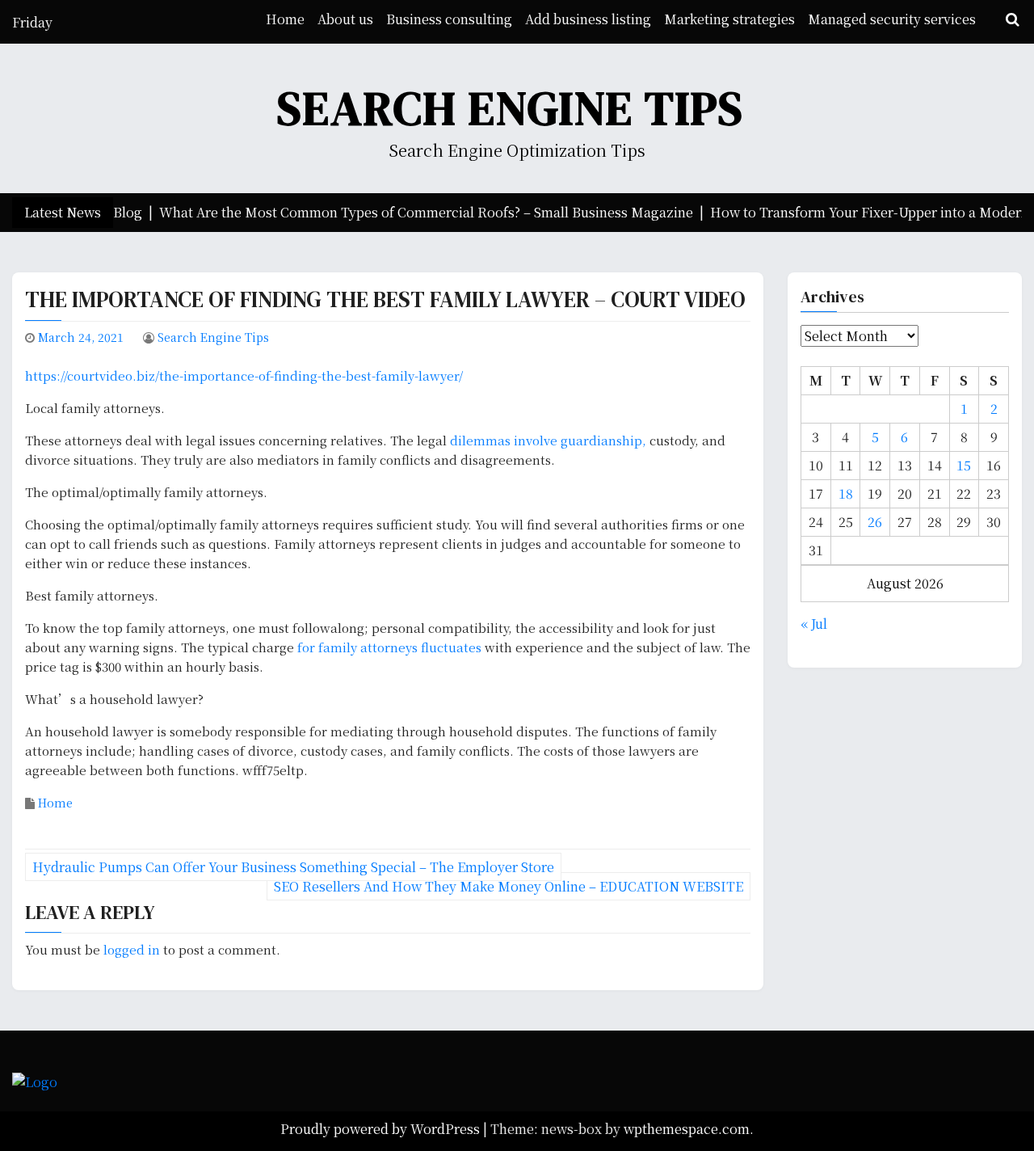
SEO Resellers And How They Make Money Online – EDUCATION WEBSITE (508, 886)
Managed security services (892, 19)
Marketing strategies (729, 19)
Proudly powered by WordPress (381, 1128)
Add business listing (588, 19)
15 (963, 465)
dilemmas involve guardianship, (549, 440)
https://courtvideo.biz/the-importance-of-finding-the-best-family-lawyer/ (244, 375)
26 (875, 521)
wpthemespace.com (687, 1128)
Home (285, 19)
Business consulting (449, 19)
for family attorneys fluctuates (391, 647)
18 (846, 493)
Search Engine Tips (510, 108)
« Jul (814, 623)
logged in (131, 949)
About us (345, 19)
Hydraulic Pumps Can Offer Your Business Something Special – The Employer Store (293, 867)
